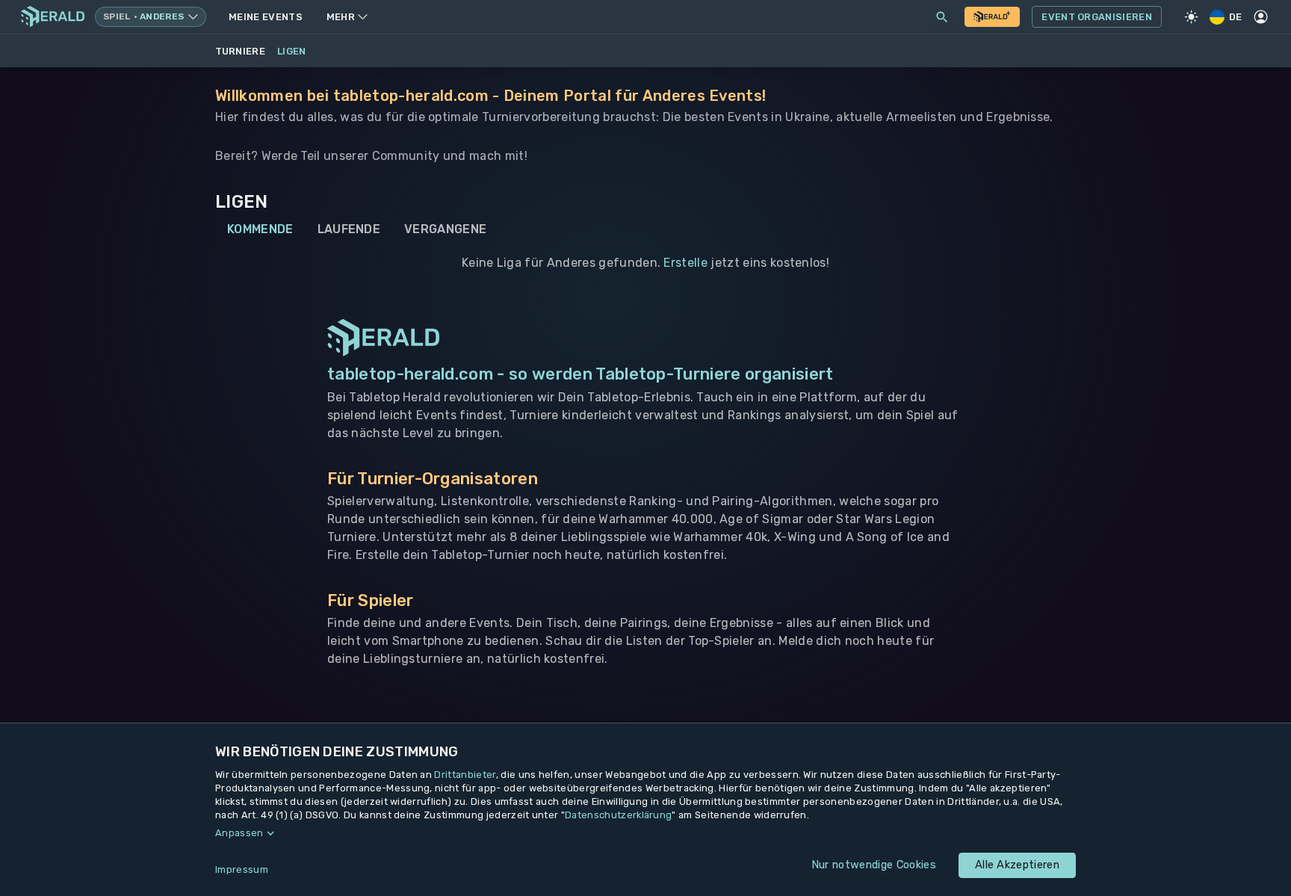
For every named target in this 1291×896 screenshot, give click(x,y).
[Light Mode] (1192, 17)
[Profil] (1261, 17)
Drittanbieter (464, 774)
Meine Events (266, 16)
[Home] (52, 17)
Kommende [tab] (260, 229)
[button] (645, 833)
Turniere (240, 51)
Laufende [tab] (349, 229)
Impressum (241, 869)
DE (1235, 16)
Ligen (291, 51)
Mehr (340, 16)
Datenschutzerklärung (618, 815)
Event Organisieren (1096, 16)
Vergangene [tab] (445, 229)
